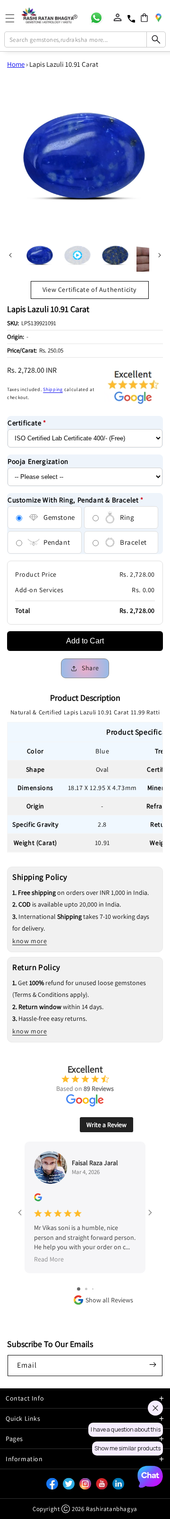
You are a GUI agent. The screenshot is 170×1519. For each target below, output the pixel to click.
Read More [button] (49, 1259)
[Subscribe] (152, 1365)
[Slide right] (159, 255)
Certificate (27, 422)
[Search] (155, 39)
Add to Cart (85, 641)
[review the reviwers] (38, 1199)
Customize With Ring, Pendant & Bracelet (76, 499)
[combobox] (85, 39)
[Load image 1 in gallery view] (39, 255)
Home (16, 64)
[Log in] (117, 17)
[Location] (158, 17)
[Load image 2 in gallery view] (115, 255)
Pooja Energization (38, 461)
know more (29, 941)
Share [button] (90, 668)
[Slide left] (10, 255)
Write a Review (106, 1124)
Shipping (53, 389)
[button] (144, 17)
